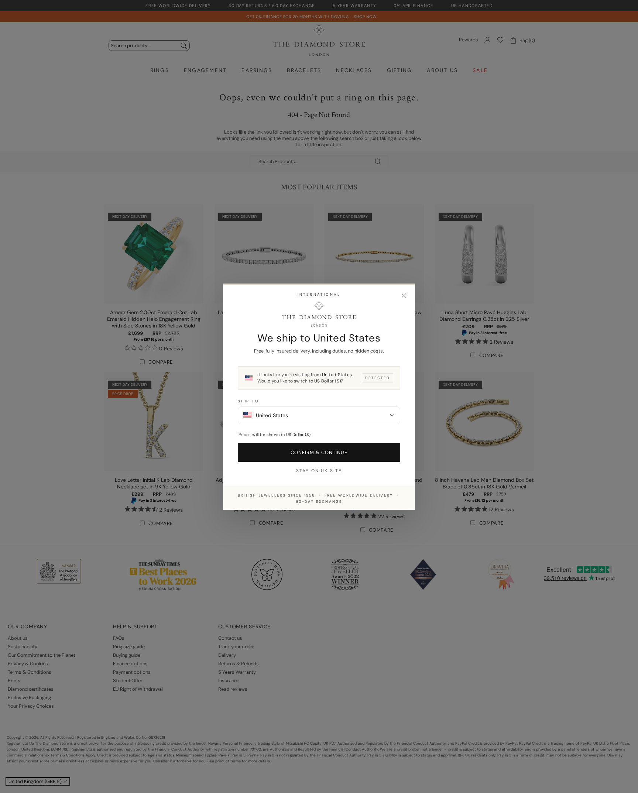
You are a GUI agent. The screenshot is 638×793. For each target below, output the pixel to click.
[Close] (404, 296)
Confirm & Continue (319, 452)
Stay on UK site (319, 470)
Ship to (248, 400)
